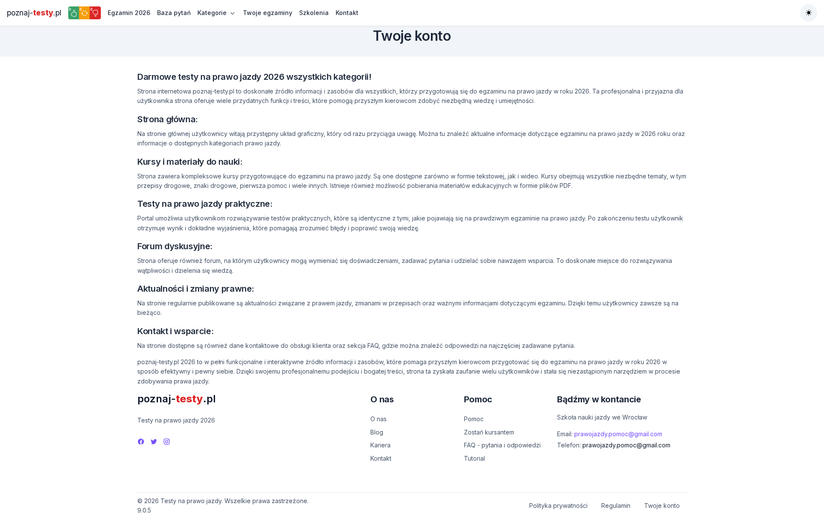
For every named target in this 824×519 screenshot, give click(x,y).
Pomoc (474, 418)
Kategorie (212, 12)
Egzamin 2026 (129, 12)
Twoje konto (662, 505)
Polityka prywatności (558, 505)
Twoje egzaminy (267, 12)
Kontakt (347, 12)
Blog (376, 432)
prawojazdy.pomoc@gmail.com (618, 434)
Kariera (380, 445)
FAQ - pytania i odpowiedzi (502, 445)
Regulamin (615, 505)
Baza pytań (174, 12)
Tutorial (474, 458)
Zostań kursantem (489, 432)
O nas (378, 418)
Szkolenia (314, 12)
